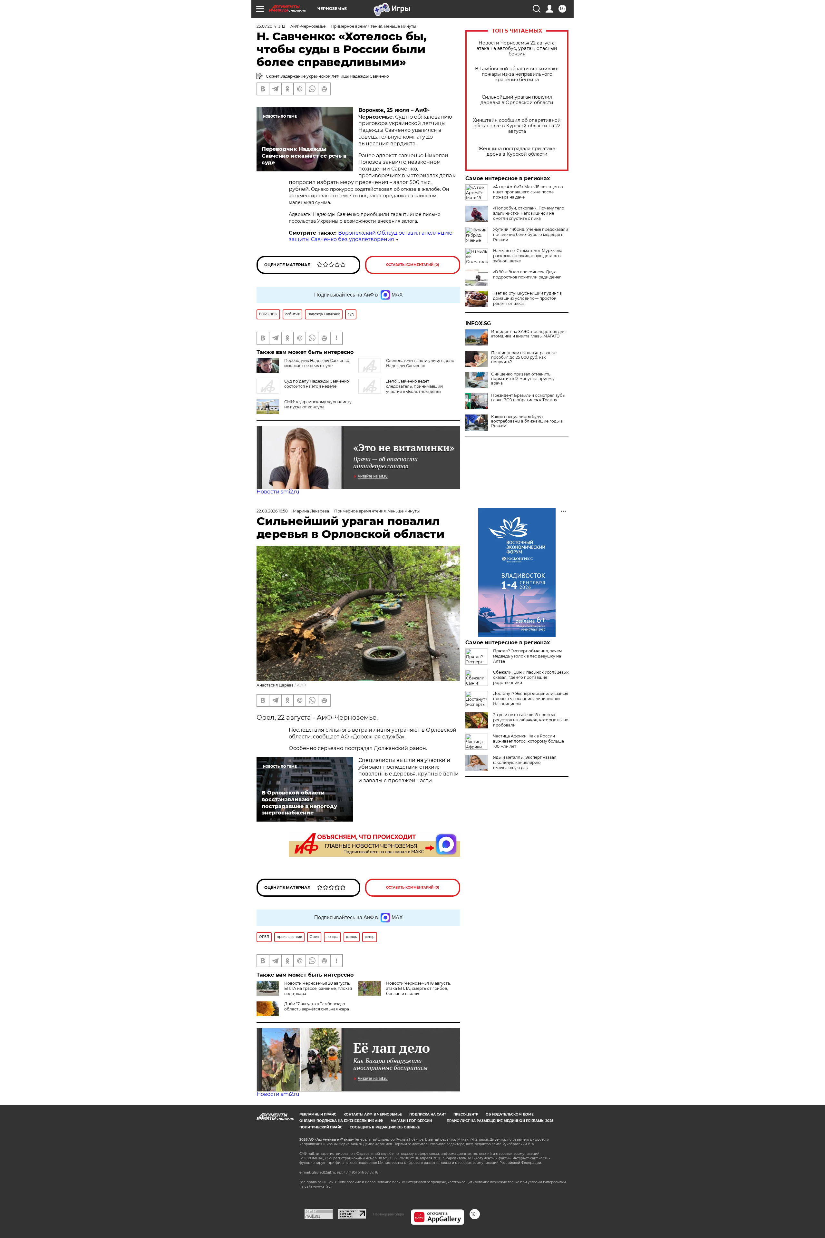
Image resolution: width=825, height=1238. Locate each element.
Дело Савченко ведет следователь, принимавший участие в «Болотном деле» (414, 386)
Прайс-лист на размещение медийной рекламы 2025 (500, 1121)
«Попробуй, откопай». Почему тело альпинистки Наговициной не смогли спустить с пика (528, 213)
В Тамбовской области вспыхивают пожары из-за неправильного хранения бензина (517, 74)
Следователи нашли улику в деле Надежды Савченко (420, 363)
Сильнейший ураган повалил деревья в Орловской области (516, 99)
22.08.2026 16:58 (272, 511)
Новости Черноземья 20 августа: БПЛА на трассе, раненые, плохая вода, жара (318, 988)
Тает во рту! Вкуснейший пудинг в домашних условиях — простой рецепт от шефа (527, 298)
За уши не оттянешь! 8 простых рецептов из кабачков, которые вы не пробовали (530, 719)
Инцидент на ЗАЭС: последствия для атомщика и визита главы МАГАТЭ (528, 333)
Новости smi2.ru (278, 492)
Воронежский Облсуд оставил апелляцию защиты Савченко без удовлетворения (370, 236)
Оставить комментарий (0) (412, 265)
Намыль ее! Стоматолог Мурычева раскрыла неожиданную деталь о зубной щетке (527, 255)
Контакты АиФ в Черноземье (373, 1114)
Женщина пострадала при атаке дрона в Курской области (517, 151)
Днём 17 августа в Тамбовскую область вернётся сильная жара (316, 1006)
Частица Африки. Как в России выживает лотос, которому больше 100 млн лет (528, 741)
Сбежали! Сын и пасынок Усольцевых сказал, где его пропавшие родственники (530, 677)
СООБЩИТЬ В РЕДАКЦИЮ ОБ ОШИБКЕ (385, 1127)
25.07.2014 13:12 (271, 26)
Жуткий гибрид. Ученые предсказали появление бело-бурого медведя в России (530, 234)
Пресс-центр (465, 1114)
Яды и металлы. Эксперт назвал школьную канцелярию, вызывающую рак (525, 762)
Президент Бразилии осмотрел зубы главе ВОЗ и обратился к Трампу (528, 397)
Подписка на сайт (427, 1114)
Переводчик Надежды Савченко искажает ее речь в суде (316, 363)
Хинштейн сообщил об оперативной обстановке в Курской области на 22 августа (517, 126)
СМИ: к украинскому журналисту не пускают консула (318, 404)
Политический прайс (320, 1127)
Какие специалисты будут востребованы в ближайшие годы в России (527, 421)
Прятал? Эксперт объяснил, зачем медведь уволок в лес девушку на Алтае (527, 656)
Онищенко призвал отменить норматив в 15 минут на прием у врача (523, 378)
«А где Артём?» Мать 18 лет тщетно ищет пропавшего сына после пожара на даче (528, 192)
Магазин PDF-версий (411, 1121)
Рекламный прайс (317, 1114)
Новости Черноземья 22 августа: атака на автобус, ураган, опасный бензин (517, 48)
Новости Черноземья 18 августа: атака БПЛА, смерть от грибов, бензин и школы (418, 988)
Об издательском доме (510, 1114)
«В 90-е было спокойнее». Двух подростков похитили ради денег (527, 274)
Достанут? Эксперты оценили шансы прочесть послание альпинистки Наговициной (530, 698)
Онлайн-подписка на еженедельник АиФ (341, 1121)
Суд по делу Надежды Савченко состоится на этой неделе (316, 384)
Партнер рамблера (388, 1214)
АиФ (301, 685)
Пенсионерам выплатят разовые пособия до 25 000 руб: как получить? (524, 357)
